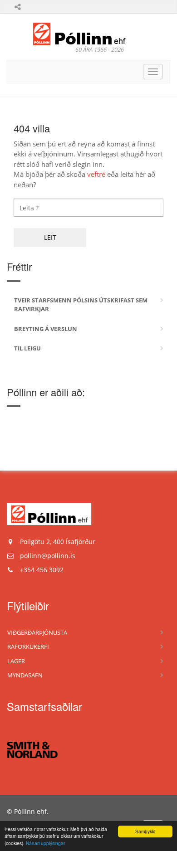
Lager (16, 661)
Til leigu (27, 348)
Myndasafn (25, 675)
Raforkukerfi (28, 646)
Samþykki (145, 831)
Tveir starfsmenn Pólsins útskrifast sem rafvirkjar (81, 304)
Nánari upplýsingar (45, 843)
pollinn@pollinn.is (47, 555)
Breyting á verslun (45, 329)
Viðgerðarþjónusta (37, 632)
